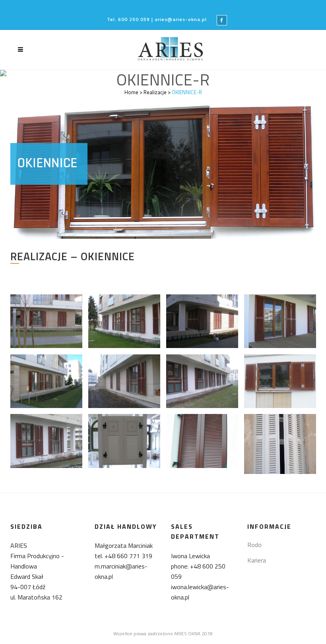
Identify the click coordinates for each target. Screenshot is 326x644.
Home (131, 92)
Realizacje (155, 92)
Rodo (254, 544)
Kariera (256, 560)
